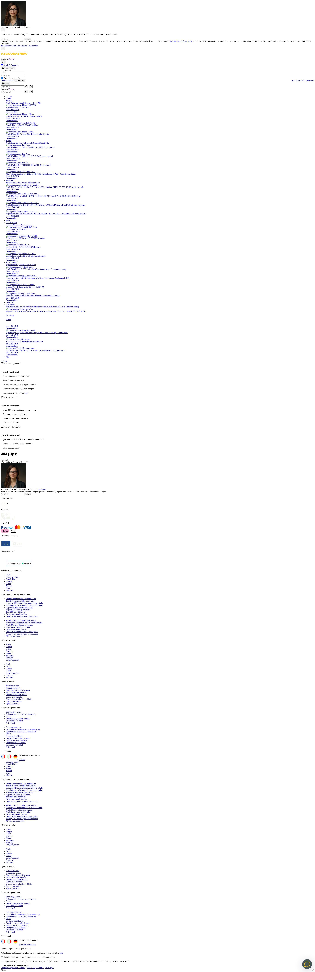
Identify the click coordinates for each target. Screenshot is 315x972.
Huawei (9, 581)
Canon (8, 666)
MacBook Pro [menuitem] (34, 183)
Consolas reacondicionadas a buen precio (22, 616)
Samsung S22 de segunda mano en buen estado (24, 603)
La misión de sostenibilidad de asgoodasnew (23, 729)
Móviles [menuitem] (9, 101)
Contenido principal (19, 46)
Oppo (8, 588)
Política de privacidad (14, 721)
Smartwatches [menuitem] (11, 262)
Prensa (8, 716)
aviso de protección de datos (181, 41)
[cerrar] (3, 29)
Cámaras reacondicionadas (16, 614)
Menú (3, 46)
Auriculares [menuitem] (10, 307)
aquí (26, 393)
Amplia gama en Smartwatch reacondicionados (24, 605)
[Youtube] (8, 514)
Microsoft (9, 655)
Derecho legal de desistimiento (18, 690)
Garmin (9, 668)
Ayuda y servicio (12, 703)
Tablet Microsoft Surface (16, 612)
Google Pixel (11, 579)
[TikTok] (14, 517)
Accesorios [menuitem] (10, 305)
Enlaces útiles (33, 46)
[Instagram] (3, 517)
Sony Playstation (12, 660)
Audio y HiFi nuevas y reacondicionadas (22, 634)
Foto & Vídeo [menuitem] (11, 223)
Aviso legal (10, 723)
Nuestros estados (12, 686)
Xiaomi (9, 586)
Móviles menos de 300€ (15, 636)
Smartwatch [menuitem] (47, 307)
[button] (14, 57)
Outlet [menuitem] (8, 98)
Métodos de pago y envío (16, 692)
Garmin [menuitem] (28, 265)
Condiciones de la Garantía (16, 695)
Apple (8, 644)
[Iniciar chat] (3, 62)
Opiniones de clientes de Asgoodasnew (21, 714)
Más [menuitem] (39, 103)
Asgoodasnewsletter (14, 701)
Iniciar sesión (19, 80)
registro (28, 39)
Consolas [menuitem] (9, 302)
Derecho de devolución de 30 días (19, 699)
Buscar (8, 46)
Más (7, 357)
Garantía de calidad (13, 688)
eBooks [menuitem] (46, 143)
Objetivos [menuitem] (17, 225)
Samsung (9, 658)
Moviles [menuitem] (18, 307)
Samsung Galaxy (12, 577)
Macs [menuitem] (8, 220)
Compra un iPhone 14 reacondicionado (21, 599)
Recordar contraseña (12, 78)
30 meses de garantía (14, 697)
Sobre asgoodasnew (13, 712)
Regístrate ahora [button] (7, 80)
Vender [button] (11, 59)
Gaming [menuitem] (75, 307)
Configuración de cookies (16, 743)
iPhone (8, 575)
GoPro (8, 649)
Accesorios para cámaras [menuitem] (62, 307)
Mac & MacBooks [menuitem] (35, 307)
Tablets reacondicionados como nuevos (21, 601)
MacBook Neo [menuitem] (11, 183)
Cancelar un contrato (27, 944)
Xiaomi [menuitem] (35, 103)
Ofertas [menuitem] (9, 96)
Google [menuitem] (22, 103)
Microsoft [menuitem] (22, 143)
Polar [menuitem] (34, 265)
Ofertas (4, 361)
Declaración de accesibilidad (17, 740)
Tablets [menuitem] (8, 141)
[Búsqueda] (26, 86)
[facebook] (3, 514)
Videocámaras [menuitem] (26, 225)
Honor (8, 584)
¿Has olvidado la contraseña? (302, 80)
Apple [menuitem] (8, 103)
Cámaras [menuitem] (9, 225)
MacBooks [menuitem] (10, 180)
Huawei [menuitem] (28, 103)
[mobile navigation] (3, 48)
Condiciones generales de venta (18, 718)
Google (9, 647)
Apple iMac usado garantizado (18, 610)
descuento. (42, 489)
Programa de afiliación (14, 736)
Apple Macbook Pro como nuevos (19, 607)
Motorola (9, 590)
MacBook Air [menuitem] (23, 183)
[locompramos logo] (1, 558)
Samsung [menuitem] (14, 103)
